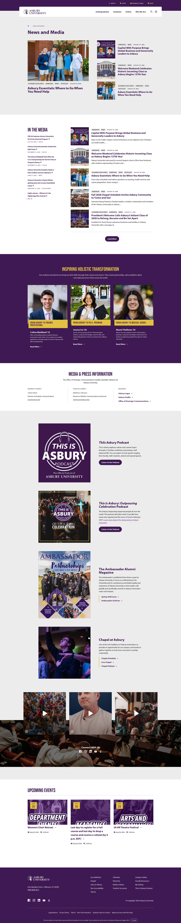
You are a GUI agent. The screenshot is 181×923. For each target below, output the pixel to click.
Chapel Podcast (108, 666)
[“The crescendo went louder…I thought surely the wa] (44, 713)
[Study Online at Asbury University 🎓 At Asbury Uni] (90, 713)
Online (128, 12)
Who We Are (141, 12)
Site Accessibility (96, 888)
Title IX (93, 892)
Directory (116, 881)
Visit (124, 3)
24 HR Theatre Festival (126, 827)
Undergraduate (102, 12)
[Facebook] (80, 751)
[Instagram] (85, 751)
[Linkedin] (90, 751)
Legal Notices (53, 912)
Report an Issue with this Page (122, 912)
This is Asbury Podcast (144, 888)
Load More (113, 239)
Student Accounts (120, 888)
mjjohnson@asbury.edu (81, 400)
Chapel (93, 881)
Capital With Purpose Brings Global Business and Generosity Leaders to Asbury (135, 50)
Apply (113, 3)
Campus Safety (141, 877)
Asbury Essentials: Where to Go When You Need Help (55, 89)
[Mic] (100, 751)
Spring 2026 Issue (109, 597)
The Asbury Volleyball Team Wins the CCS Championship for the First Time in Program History (42, 159)
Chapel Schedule (108, 658)
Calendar (116, 877)
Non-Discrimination (84, 912)
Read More (34, 346)
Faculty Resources (142, 881)
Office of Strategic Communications (133, 401)
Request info (137, 3)
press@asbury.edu (34, 400)
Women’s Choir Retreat (41, 827)
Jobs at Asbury (96, 884)
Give (151, 3)
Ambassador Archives (110, 600)
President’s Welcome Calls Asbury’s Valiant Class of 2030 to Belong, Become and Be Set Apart (119, 217)
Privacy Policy (64, 912)
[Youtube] (95, 751)
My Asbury (139, 884)
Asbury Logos (124, 393)
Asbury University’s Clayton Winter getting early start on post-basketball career (41, 183)
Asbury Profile (124, 397)
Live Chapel (106, 662)
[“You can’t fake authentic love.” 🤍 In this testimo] (136, 713)
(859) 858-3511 (33, 890)
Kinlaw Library (118, 884)
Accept (134, 920)
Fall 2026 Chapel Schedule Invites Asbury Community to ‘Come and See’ (121, 196)
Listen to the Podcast (110, 462)
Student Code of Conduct (101, 912)
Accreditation (95, 877)
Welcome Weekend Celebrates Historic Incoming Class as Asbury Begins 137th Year (135, 71)
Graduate (117, 12)
